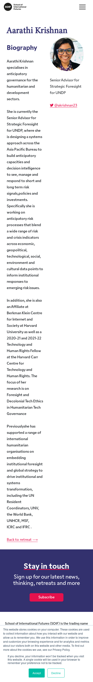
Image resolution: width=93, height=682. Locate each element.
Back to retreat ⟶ (22, 540)
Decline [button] (56, 673)
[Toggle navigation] (82, 7)
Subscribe (46, 597)
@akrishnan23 (65, 105)
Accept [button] (37, 673)
